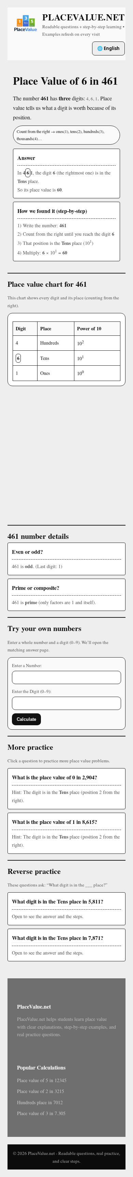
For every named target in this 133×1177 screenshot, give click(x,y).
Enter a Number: (27, 665)
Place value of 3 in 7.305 (41, 1113)
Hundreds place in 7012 (40, 1102)
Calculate (26, 719)
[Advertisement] (66, 452)
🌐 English (108, 48)
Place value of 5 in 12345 (41, 1080)
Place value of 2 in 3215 (40, 1091)
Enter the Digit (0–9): (31, 691)
